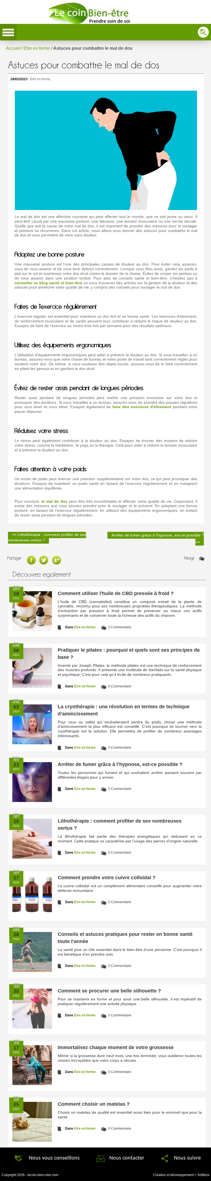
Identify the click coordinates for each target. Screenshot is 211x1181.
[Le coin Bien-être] (91, 10)
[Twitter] (44, 558)
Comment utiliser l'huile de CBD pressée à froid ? (116, 593)
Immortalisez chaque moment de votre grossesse (116, 1047)
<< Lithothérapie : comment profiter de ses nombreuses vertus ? (47, 537)
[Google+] (57, 558)
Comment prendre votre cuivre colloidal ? (107, 877)
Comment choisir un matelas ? (94, 1104)
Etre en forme (37, 48)
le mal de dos (54, 501)
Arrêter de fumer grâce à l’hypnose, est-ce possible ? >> (158, 538)
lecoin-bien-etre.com (42, 1175)
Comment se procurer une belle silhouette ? (109, 991)
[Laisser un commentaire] (201, 558)
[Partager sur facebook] (31, 558)
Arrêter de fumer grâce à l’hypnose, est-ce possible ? (120, 764)
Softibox (203, 1175)
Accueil (13, 48)
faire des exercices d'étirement (141, 407)
